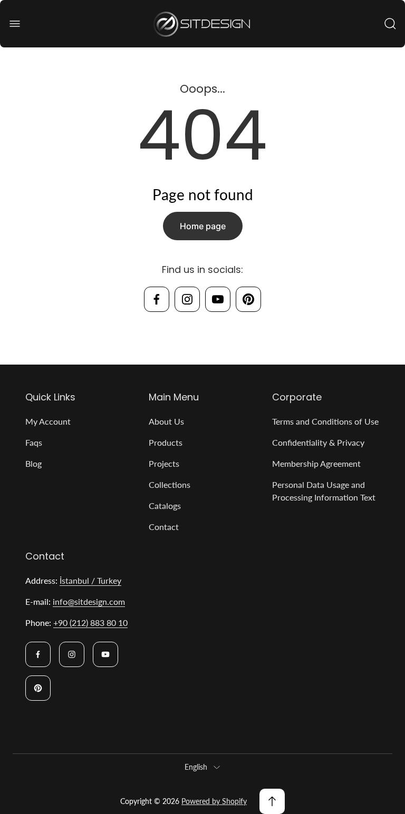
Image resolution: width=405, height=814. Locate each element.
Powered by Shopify (214, 801)
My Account (48, 421)
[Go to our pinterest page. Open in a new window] (248, 299)
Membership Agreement (316, 463)
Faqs (33, 442)
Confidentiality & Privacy (318, 442)
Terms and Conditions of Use (325, 421)
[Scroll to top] (272, 801)
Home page (203, 226)
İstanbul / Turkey (90, 580)
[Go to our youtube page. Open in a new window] (217, 299)
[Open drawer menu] (15, 24)
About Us (166, 421)
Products (165, 442)
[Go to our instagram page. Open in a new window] (187, 299)
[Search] (390, 23)
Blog (33, 463)
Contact (164, 527)
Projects (164, 463)
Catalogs (165, 506)
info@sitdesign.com (89, 601)
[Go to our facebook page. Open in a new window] (156, 299)
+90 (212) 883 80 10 (90, 622)
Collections (169, 484)
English (196, 766)
